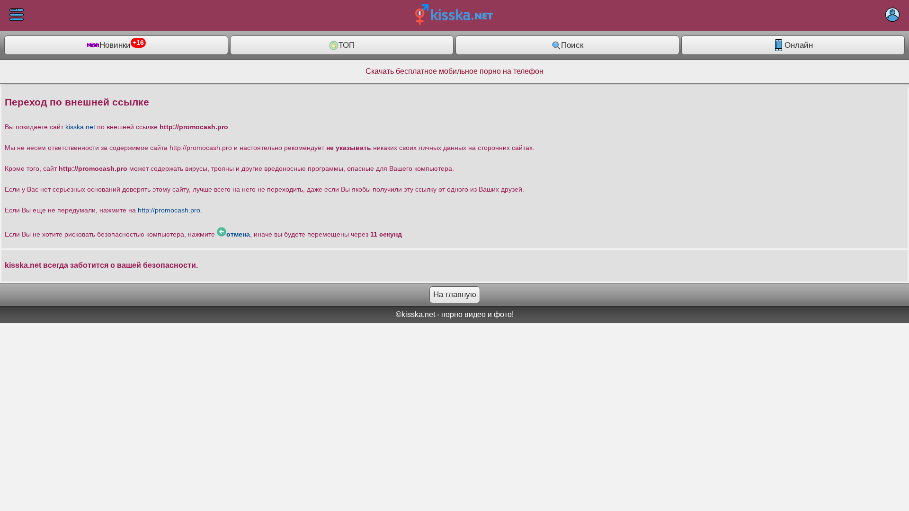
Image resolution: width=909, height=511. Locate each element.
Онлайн (798, 45)
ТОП (347, 45)
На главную (454, 294)
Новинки (121, 44)
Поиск (572, 45)
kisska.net (80, 127)
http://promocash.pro (169, 210)
